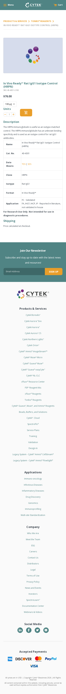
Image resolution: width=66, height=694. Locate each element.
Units (7, 109)
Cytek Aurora (33, 327)
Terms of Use (33, 575)
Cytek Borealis (33, 315)
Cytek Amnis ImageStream (33, 351)
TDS (24, 164)
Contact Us (33, 557)
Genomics (33, 503)
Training (33, 436)
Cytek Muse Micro (33, 357)
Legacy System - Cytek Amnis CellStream (33, 454)
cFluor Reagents (33, 393)
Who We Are (33, 533)
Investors (33, 593)
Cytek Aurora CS (33, 333)
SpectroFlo (33, 424)
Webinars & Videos (33, 612)
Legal (33, 569)
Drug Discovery (33, 496)
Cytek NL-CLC (33, 375)
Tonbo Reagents (41, 21)
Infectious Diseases (33, 484)
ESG (33, 545)
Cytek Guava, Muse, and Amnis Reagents (33, 405)
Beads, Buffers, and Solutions (33, 412)
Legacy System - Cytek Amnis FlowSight (33, 460)
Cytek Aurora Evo (33, 321)
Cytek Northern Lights (33, 339)
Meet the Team (33, 539)
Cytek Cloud (33, 418)
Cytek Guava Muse (33, 363)
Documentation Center (33, 606)
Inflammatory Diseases (33, 490)
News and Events (33, 587)
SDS (29, 164)
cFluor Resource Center (33, 381)
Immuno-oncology (33, 478)
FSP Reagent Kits (33, 387)
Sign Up (53, 271)
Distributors (33, 563)
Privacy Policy (33, 581)
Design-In (33, 448)
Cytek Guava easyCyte (33, 369)
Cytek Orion (33, 345)
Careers (33, 551)
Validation (33, 442)
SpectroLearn (33, 600)
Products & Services (15, 21)
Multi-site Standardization (33, 515)
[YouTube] (46, 630)
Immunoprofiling (33, 509)
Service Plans (33, 430)
